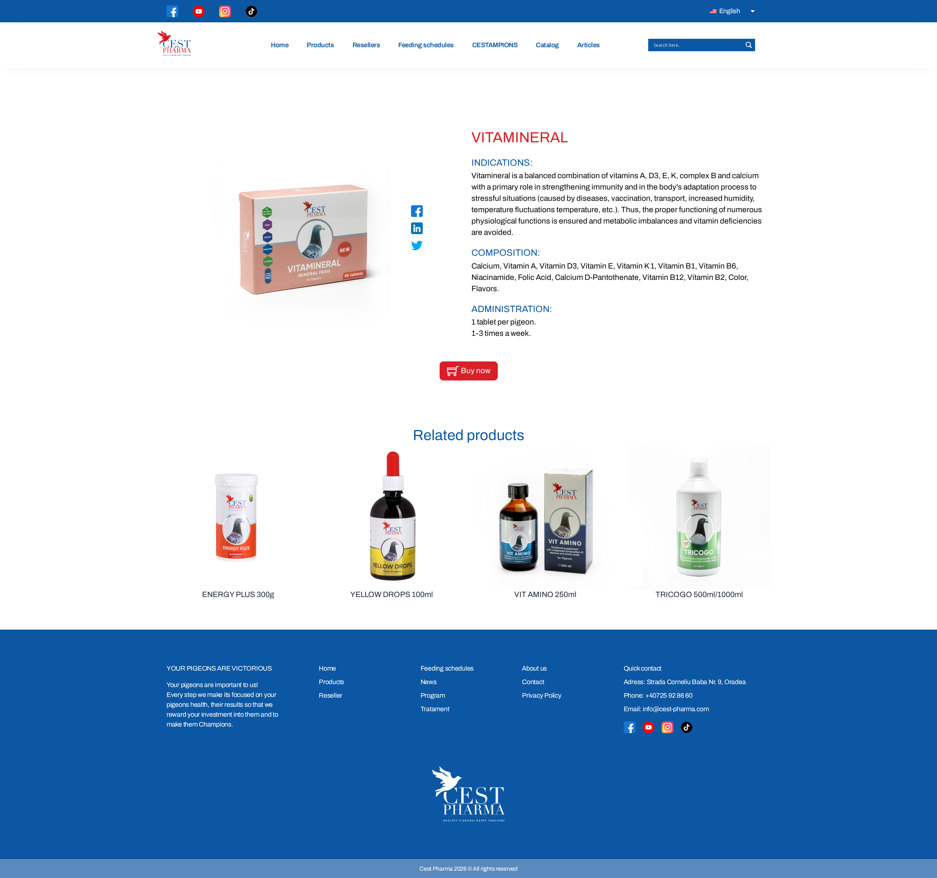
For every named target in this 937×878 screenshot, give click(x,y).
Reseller (330, 695)
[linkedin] (417, 230)
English (729, 11)
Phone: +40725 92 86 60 (658, 695)
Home (279, 45)
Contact (533, 682)
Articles (588, 45)
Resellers (366, 45)
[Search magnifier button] (749, 45)
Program (433, 695)
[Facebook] (417, 213)
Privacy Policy (541, 695)
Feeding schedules (426, 45)
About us (534, 668)
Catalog (547, 45)
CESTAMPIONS (495, 45)
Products (320, 45)
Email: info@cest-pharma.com (666, 709)
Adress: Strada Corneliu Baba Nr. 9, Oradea (685, 682)
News (429, 682)
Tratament (435, 709)
